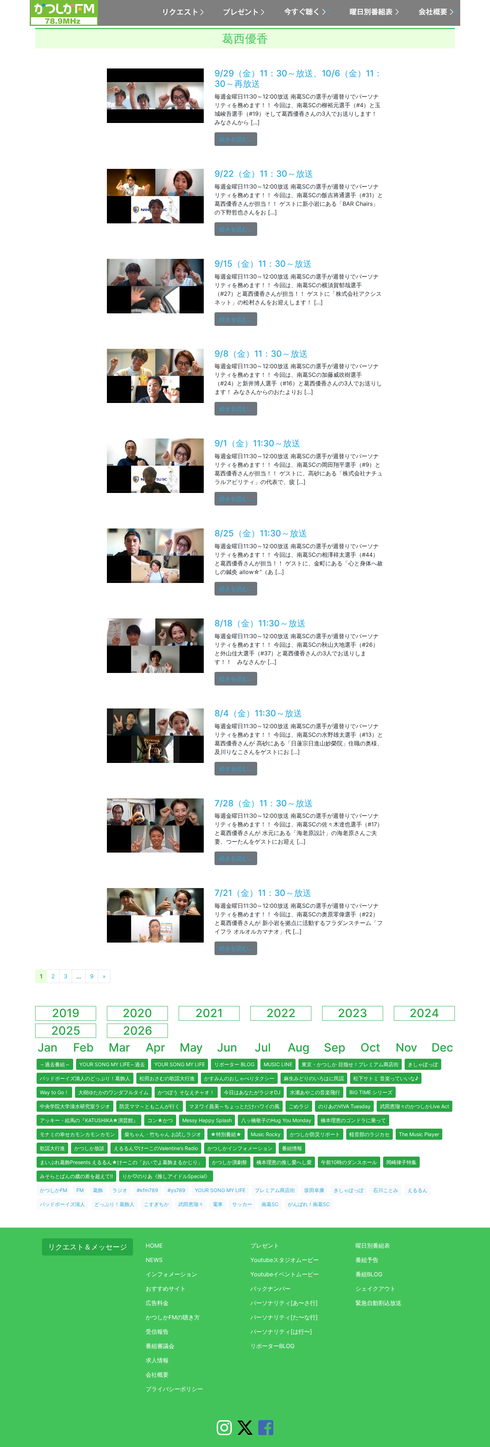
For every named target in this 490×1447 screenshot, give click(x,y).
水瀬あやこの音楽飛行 (315, 1092)
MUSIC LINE (278, 1064)
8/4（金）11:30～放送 (258, 713)
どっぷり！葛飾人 (114, 1204)
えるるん (417, 1190)
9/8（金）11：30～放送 (261, 353)
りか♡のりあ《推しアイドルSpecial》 (166, 1176)
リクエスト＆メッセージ (87, 1247)
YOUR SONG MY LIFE (179, 1064)
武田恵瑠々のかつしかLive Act (414, 1106)
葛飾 (98, 1190)
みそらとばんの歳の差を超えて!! (76, 1176)
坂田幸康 (314, 1190)
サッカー (242, 1204)
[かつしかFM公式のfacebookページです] (266, 1432)
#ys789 (176, 1190)
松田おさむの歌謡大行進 (167, 1078)
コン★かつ (160, 1120)
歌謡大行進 (52, 1148)
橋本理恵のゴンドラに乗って (353, 1120)
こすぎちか (156, 1204)
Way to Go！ (54, 1092)
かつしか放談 (89, 1148)
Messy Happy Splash (207, 1120)
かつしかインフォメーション (240, 1148)
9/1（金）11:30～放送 (257, 443)
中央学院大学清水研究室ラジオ (75, 1106)
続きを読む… (238, 139)
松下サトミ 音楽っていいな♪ (385, 1078)
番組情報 (292, 1148)
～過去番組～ (55, 1064)
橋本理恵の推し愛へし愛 (284, 1162)
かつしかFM (53, 1190)
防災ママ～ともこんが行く (149, 1106)
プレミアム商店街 (275, 1190)
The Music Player (419, 1134)
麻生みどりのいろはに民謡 (314, 1078)
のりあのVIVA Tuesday (344, 1106)
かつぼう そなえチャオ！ (186, 1092)
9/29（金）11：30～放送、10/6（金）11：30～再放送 (298, 78)
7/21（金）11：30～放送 (263, 893)
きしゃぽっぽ (423, 1064)
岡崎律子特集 (401, 1162)
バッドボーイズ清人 (62, 1204)
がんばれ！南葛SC (309, 1204)
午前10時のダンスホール (349, 1162)
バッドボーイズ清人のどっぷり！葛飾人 (85, 1078)
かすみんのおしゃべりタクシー (239, 1078)
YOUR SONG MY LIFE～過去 (112, 1064)
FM (80, 1190)
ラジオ (119, 1190)
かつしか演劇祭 (229, 1162)
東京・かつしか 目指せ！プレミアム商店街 (350, 1064)
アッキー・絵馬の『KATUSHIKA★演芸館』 (89, 1120)
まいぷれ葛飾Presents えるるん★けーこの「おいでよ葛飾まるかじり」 (121, 1162)
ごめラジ (299, 1106)
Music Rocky (266, 1134)
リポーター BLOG (234, 1064)
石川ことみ (385, 1190)
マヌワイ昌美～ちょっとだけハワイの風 (234, 1106)
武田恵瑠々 (190, 1204)
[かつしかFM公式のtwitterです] (245, 1432)
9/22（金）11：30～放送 (264, 174)
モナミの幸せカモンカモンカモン (77, 1134)
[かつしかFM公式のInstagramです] (224, 1432)
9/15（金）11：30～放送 (263, 263)
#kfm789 (147, 1190)
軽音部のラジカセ (369, 1134)
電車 (218, 1204)
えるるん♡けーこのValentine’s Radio (156, 1148)
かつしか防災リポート (315, 1134)
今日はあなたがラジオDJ (252, 1092)
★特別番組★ (226, 1134)
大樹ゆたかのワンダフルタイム (113, 1092)
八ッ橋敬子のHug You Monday (276, 1120)
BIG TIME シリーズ (370, 1092)
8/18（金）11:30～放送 (260, 623)
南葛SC (270, 1204)
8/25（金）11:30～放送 (261, 533)
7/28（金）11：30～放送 (264, 803)
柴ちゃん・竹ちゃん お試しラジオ (162, 1134)
